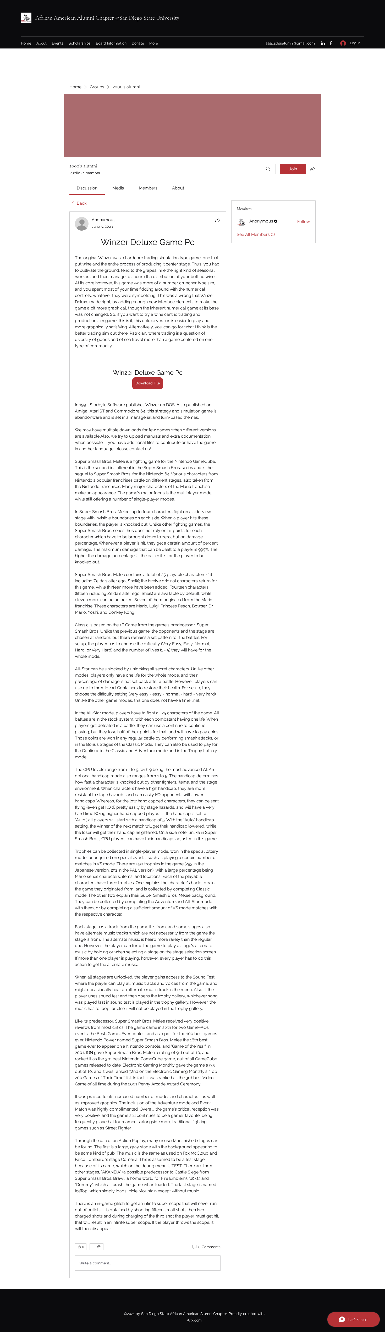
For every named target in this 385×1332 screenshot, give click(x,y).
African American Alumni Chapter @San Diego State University (107, 17)
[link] (87, 188)
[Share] (217, 220)
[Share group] (312, 169)
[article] (147, 744)
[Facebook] (330, 43)
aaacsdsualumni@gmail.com (290, 43)
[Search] (268, 169)
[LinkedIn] (323, 43)
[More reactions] (96, 1246)
